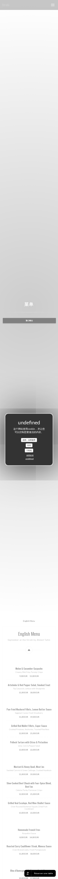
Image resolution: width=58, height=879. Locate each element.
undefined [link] (29, 458)
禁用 (29, 445)
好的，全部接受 (29, 440)
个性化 (29, 450)
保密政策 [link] (30, 455)
